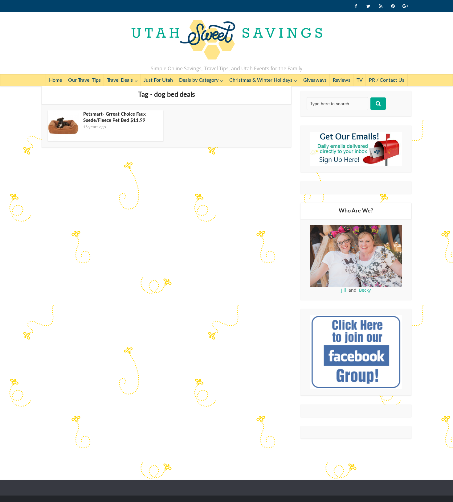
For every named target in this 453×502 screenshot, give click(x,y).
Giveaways (315, 80)
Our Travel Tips (84, 80)
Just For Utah (158, 80)
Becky (365, 290)
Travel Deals (120, 80)
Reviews (341, 80)
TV (360, 80)
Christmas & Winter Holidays (260, 80)
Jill (343, 290)
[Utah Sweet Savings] (226, 40)
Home (55, 80)
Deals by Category (198, 80)
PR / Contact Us (386, 80)
